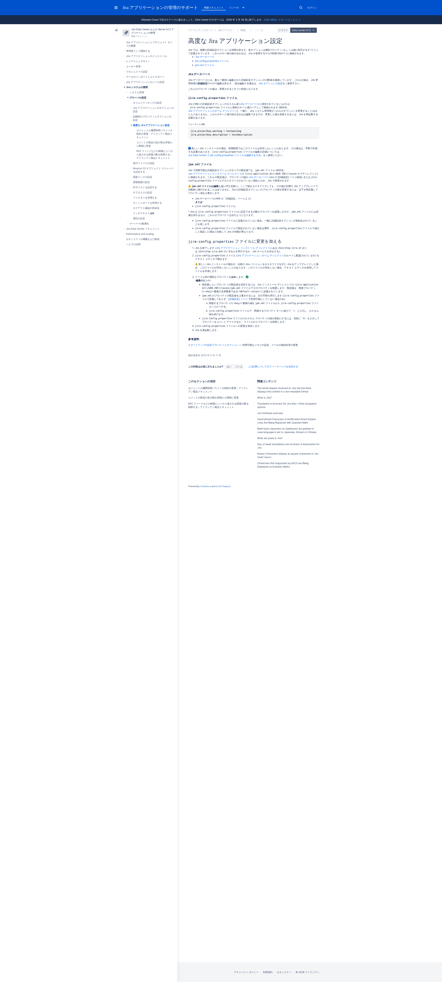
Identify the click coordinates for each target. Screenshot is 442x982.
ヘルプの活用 (133, 244)
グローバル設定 (137, 97)
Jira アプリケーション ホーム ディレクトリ (260, 255)
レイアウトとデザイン (138, 61)
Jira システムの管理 (137, 87)
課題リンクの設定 (142, 176)
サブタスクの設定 (142, 192)
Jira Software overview (270, 413)
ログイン (312, 7)
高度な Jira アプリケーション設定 (151, 125)
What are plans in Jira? (269, 438)
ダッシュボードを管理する (147, 202)
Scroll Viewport (223, 486)
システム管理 (136, 92)
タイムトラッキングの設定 (147, 102)
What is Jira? (264, 397)
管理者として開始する (138, 50)
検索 (301, 7)
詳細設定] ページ (238, 298)
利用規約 (268, 972)
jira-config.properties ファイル (212, 60)
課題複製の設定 (141, 182)
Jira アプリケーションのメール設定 (145, 81)
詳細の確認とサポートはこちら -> (282, 19)
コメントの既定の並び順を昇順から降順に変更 (213, 397)
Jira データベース (204, 56)
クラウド (283, 30)
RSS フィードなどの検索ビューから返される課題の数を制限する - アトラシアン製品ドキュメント (154, 154)
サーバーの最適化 (139, 223)
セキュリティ (284, 972)
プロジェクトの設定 (137, 71)
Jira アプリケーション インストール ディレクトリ (243, 247)
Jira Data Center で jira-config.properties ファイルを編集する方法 (224, 155)
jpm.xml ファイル (204, 65)
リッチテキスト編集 (144, 213)
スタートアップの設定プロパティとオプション (213, 344)
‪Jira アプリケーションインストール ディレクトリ (215, 173)
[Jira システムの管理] (255, 30)
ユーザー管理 (133, 66)
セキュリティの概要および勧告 (143, 239)
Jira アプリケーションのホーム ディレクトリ (212, 110)
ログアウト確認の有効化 (146, 207)
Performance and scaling (140, 233)
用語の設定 (139, 218)
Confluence (205, 486)
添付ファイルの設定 (144, 163)
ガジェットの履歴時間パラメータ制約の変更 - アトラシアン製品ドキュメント (154, 134)
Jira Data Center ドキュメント (142, 228)
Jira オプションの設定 (271, 83)
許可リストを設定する (145, 187)
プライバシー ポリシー (246, 972)
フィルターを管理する (145, 197)
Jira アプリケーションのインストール (146, 56)
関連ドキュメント (213, 7)
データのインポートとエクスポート (145, 76)
